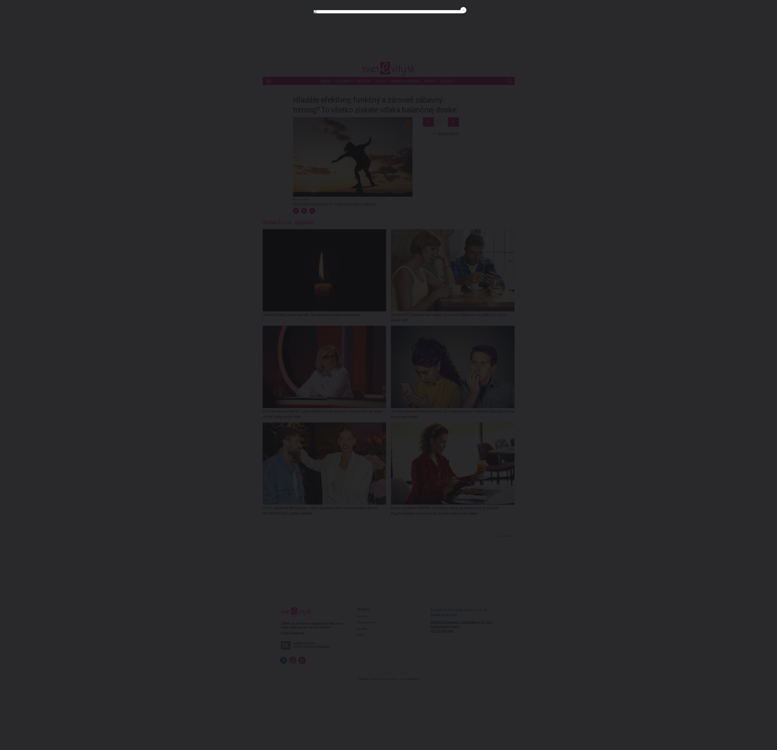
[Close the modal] (463, 10)
